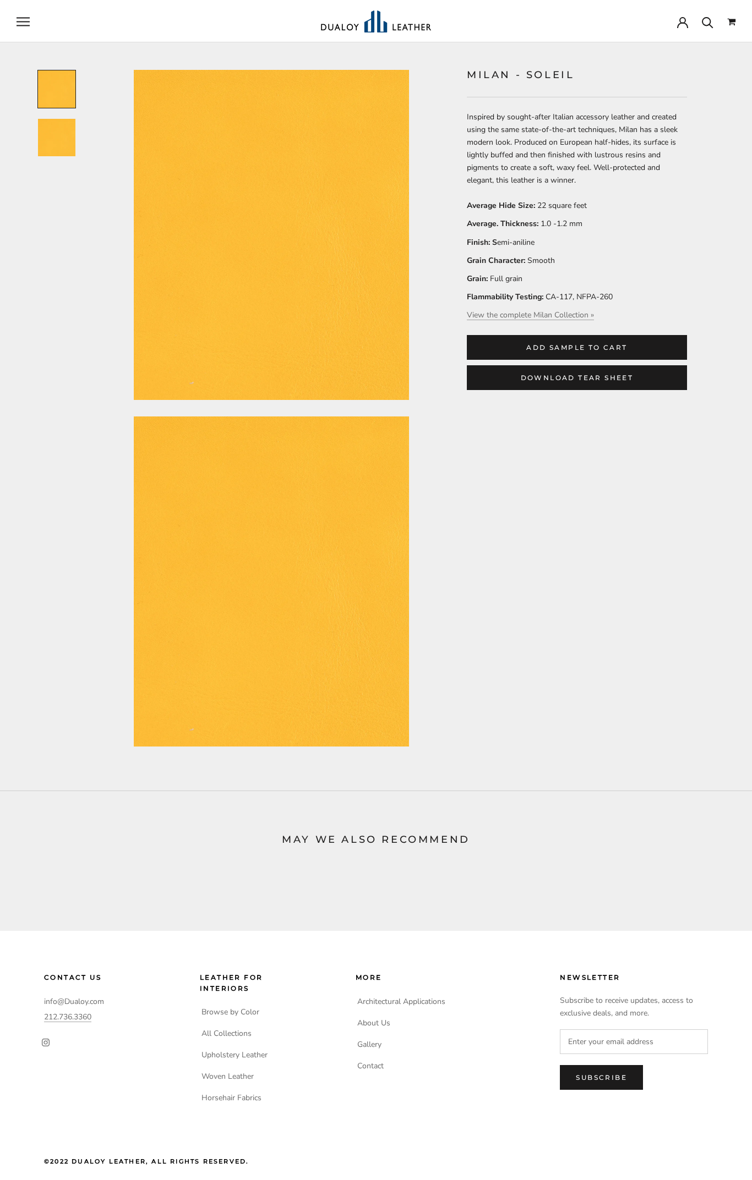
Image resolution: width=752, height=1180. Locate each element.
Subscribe (601, 1077)
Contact (370, 1066)
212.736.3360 (67, 1017)
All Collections (226, 1033)
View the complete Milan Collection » (530, 315)
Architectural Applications (401, 1001)
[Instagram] (46, 1042)
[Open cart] (731, 21)
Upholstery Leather (234, 1055)
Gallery (369, 1044)
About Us (373, 1023)
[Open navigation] (23, 21)
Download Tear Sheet (577, 378)
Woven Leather (227, 1076)
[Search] (707, 22)
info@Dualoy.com (74, 1001)
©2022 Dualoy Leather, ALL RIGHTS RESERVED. (146, 1161)
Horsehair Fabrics (231, 1098)
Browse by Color (230, 1012)
